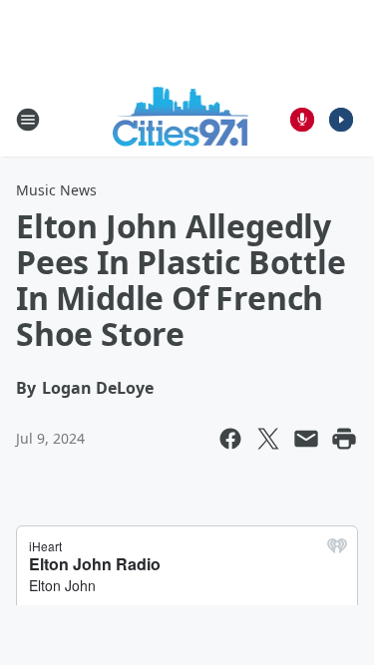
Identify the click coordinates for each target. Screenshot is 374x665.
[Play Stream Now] (341, 120)
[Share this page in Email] (306, 439)
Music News (56, 189)
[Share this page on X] (268, 439)
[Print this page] (344, 439)
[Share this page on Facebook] (230, 439)
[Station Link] (181, 119)
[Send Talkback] (302, 120)
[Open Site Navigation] (28, 120)
